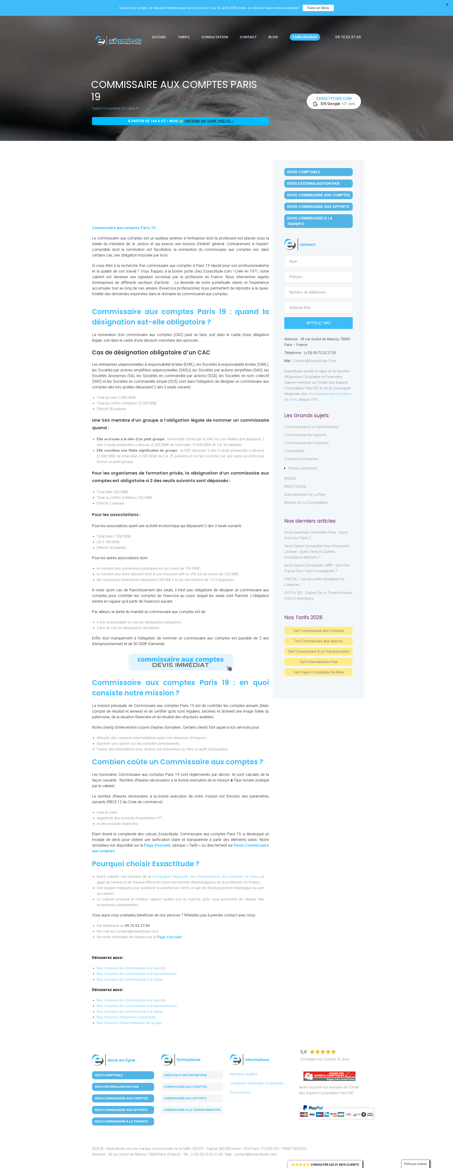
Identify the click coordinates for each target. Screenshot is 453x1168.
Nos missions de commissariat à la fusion (130, 979)
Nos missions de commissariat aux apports (131, 968)
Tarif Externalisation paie (318, 662)
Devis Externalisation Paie (313, 183)
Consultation (214, 37)
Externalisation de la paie (304, 494)
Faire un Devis (318, 8)
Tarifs (183, 37)
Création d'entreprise (301, 459)
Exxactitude (173, 864)
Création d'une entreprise (185, 1075)
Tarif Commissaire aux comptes (318, 631)
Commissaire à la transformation (192, 1110)
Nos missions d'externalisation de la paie (129, 1023)
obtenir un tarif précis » (209, 121)
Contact (248, 37)
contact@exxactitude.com (314, 361)
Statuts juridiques (302, 468)
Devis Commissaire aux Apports (318, 207)
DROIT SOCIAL (295, 486)
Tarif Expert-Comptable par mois (318, 672)
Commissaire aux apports (185, 1098)
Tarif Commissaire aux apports (318, 641)
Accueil (159, 37)
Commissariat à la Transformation (311, 427)
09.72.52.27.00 (348, 37)
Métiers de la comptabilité (306, 502)
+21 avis (335, 101)
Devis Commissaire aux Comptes (318, 195)
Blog (273, 37)
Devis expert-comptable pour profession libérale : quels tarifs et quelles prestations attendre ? (316, 551)
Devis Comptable (303, 172)
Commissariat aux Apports (305, 435)
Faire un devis (305, 37)
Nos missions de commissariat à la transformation (137, 974)
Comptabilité (294, 451)
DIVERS (290, 478)
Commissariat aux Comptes (306, 443)
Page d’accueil (157, 845)
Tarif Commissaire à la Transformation (319, 651)
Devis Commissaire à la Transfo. (309, 221)
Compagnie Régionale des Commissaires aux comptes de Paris (205, 876)
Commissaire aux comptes (185, 1086)
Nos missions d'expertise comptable (126, 1017)
